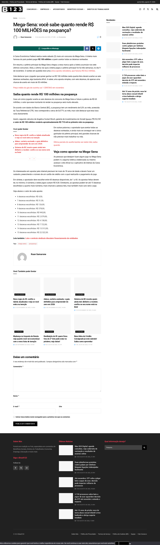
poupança (33, 244)
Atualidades (20, 294)
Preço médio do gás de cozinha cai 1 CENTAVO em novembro (38, 88)
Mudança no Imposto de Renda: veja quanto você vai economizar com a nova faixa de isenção (26, 339)
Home (15, 18)
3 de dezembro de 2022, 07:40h (45, 37)
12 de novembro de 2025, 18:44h (85, 310)
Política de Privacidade (17, 2)
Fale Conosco (65, 2)
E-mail (16, 406)
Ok (117, 543)
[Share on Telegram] (98, 48)
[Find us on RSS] (152, 9)
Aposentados (59, 9)
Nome (16, 396)
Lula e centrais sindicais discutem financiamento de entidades (51, 238)
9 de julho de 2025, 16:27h (53, 344)
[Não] (130, 543)
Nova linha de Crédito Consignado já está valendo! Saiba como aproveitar (85, 339)
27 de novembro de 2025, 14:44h (24, 307)
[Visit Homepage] (12, 9)
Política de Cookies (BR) (46, 2)
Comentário (18, 366)
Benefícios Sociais (75, 9)
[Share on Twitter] (92, 48)
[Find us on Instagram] (140, 9)
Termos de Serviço (31, 2)
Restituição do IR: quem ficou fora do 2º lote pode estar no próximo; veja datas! (55, 339)
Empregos (44, 9)
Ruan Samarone (26, 37)
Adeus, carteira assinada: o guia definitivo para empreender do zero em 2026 (57, 301)
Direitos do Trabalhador (98, 9)
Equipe (57, 2)
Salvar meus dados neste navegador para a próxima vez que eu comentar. (43, 417)
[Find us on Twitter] (148, 9)
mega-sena (22, 244)
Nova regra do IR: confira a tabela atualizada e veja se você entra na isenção (26, 301)
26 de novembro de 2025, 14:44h (55, 307)
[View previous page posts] (30, 158)
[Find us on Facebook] (144, 9)
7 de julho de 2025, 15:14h (83, 344)
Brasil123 (21, 534)
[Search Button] (157, 9)
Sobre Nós (5, 2)
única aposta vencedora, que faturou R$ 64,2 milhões (73, 71)
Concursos (32, 9)
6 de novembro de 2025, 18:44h (24, 344)
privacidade (124, 543)
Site (60, 406)
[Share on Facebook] (87, 48)
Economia (22, 18)
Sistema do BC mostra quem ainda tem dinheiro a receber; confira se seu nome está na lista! (32, 149)
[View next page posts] (34, 158)
